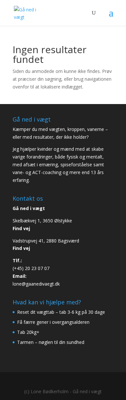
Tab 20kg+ (28, 332)
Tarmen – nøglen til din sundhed (50, 342)
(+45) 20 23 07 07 (31, 268)
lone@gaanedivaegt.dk (36, 284)
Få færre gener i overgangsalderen (53, 322)
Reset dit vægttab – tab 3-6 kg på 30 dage (61, 312)
